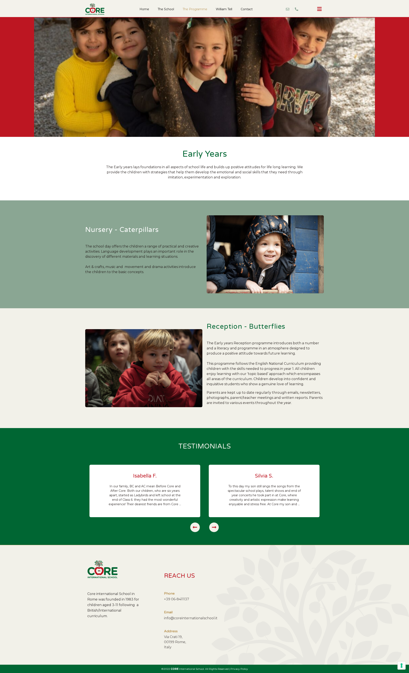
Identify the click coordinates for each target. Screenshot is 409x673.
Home (144, 9)
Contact (247, 9)
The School (166, 9)
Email (168, 612)
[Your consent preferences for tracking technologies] (401, 665)
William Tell (224, 9)
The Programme (195, 9)
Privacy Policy (239, 668)
